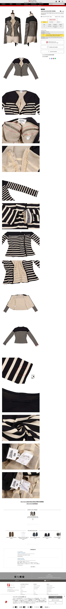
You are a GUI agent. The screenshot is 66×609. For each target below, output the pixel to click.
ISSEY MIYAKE (36, 594)
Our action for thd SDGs (53, 51)
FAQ (21, 588)
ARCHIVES (41, 4)
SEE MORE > (33, 566)
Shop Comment (20, 556)
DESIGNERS (18, 4)
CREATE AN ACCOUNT (23, 591)
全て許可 (55, 597)
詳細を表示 (46, 607)
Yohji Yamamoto (36, 588)
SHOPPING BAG (22, 594)
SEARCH (26, 4)
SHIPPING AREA (22, 587)
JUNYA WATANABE (36, 587)
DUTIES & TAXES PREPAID (34, 5)
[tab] (44, 22)
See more (48, 54)
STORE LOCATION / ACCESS (51, 587)
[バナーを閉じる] (64, 596)
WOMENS (3, 4)
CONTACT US (48, 580)
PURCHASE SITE (49, 591)
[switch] (24, 607)
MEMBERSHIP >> (40, 5)
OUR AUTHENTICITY (49, 588)
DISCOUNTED (33, 4)
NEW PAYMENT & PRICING (27, 5)
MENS (11, 4)
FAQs (18, 580)
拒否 (55, 602)
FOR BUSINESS (49, 590)
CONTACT (21, 590)
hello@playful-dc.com (12, 591)
